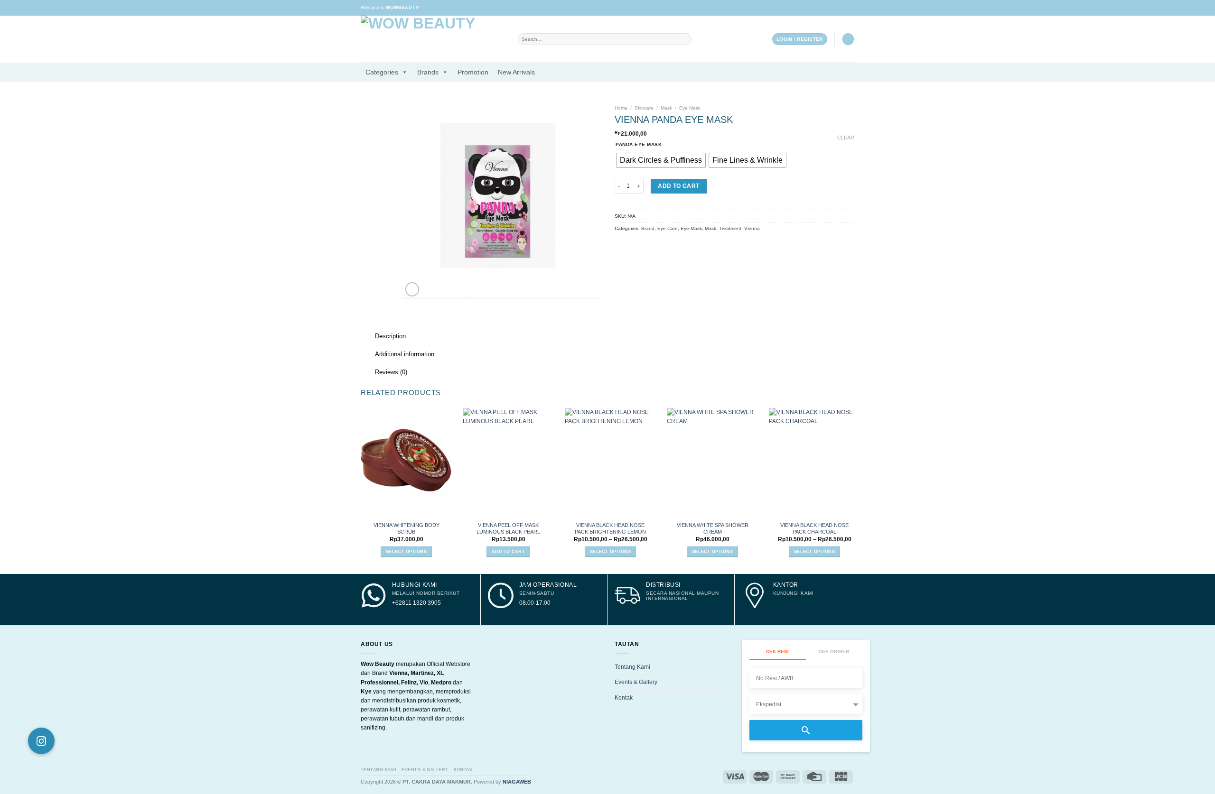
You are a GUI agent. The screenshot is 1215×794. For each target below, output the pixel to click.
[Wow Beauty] (432, 39)
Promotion (473, 72)
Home (621, 108)
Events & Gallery (636, 682)
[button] (41, 741)
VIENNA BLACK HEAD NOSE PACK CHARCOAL (814, 528)
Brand (647, 228)
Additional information (404, 354)
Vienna (752, 228)
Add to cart (678, 186)
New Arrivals (516, 72)
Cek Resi (777, 651)
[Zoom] (412, 289)
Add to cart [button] (508, 551)
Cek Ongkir (834, 651)
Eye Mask (690, 108)
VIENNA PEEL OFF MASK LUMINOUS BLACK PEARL (508, 528)
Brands (428, 72)
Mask (666, 108)
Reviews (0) (391, 372)
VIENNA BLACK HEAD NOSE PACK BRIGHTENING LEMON (610, 528)
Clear (845, 137)
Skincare (644, 108)
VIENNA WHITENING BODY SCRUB (406, 528)
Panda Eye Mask (639, 144)
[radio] (661, 160)
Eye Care (667, 228)
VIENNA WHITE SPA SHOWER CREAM (712, 528)
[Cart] (848, 39)
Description (390, 336)
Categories (381, 72)
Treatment (730, 228)
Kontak (624, 697)
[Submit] (685, 39)
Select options (406, 551)
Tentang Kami (632, 667)
